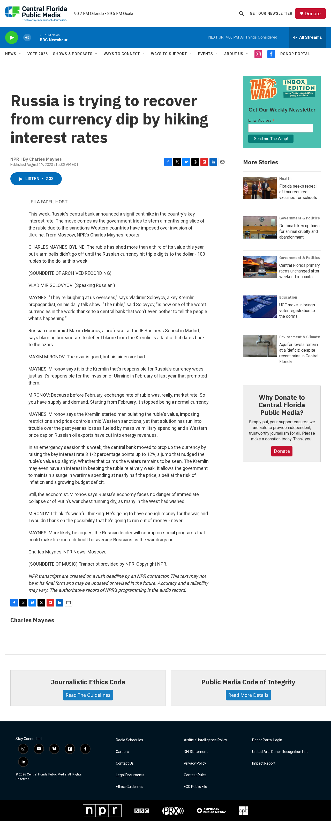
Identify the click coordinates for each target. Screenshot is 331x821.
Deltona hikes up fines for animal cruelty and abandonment (299, 231)
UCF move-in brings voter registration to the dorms (297, 310)
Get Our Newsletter (271, 13)
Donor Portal (295, 54)
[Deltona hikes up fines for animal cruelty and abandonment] (260, 227)
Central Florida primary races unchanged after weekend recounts (299, 271)
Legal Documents (130, 775)
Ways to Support (169, 54)
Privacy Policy (195, 763)
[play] (11, 38)
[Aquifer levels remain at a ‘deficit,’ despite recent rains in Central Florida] (260, 346)
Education (288, 297)
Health (285, 178)
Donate (313, 13)
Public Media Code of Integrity (248, 681)
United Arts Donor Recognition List (280, 752)
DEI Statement (196, 752)
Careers (122, 752)
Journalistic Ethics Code (87, 681)
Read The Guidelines (88, 695)
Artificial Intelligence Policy (205, 740)
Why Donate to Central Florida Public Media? (282, 405)
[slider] (35, 37)
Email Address (261, 120)
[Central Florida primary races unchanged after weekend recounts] (260, 267)
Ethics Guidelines (129, 787)
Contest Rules (195, 775)
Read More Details (248, 695)
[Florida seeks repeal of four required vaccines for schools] (260, 188)
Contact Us (125, 763)
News (10, 54)
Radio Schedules (129, 740)
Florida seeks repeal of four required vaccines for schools (298, 192)
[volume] (27, 37)
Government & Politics (299, 218)
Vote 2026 (37, 54)
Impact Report (263, 763)
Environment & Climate (299, 337)
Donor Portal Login (267, 740)
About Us (233, 54)
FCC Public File (195, 787)
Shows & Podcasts (73, 54)
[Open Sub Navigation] (20, 54)
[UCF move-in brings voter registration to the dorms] (260, 306)
